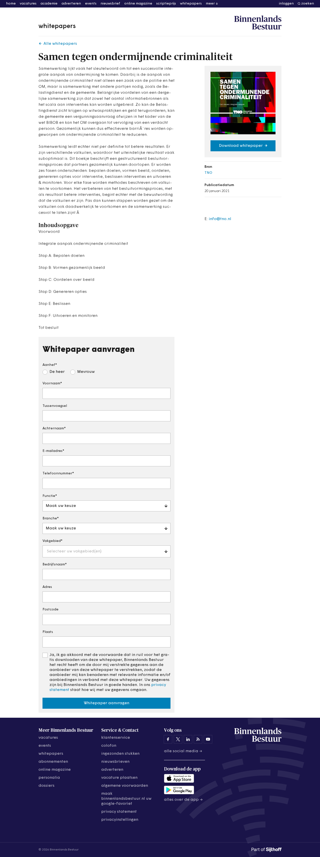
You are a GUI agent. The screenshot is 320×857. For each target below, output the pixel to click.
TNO (208, 173)
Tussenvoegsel (54, 406)
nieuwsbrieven (115, 762)
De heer (57, 372)
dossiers (46, 786)
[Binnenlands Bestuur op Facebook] (168, 739)
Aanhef (48, 365)
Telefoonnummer (57, 473)
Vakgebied (51, 541)
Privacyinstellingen (119, 820)
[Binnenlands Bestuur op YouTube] (208, 739)
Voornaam (51, 383)
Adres (47, 587)
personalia (49, 778)
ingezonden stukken (120, 754)
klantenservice (115, 738)
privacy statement (119, 812)
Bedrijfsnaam (53, 564)
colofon (108, 746)
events (90, 4)
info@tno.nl (220, 219)
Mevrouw (86, 372)
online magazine (138, 4)
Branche (49, 518)
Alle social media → (183, 751)
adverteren (71, 4)
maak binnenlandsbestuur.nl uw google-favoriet (126, 799)
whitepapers (191, 4)
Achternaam (53, 428)
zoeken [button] (307, 4)
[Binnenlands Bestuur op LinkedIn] (188, 739)
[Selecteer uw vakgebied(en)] (72, 542)
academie (49, 4)
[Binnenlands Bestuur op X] (178, 739)
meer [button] (210, 4)
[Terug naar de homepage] (258, 23)
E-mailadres (52, 451)
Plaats (47, 632)
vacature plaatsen (119, 778)
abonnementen (53, 762)
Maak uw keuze (61, 506)
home (11, 4)
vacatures (28, 4)
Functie (48, 496)
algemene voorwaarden (124, 786)
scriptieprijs (166, 4)
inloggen (286, 4)
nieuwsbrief (110, 4)
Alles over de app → (183, 800)
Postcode (50, 609)
